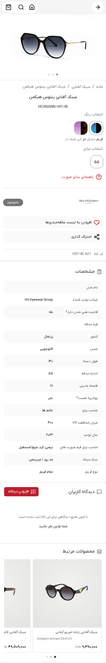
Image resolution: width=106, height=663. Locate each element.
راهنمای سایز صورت (78, 177)
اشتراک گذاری (81, 236)
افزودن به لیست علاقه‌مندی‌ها (69, 222)
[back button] (98, 7)
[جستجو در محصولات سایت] (21, 7)
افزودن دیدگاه (18, 491)
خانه (99, 87)
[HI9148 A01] (96, 128)
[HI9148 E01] (80, 128)
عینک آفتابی (81, 87)
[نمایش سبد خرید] (8, 7)
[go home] (31, 7)
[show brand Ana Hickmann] (88, 201)
